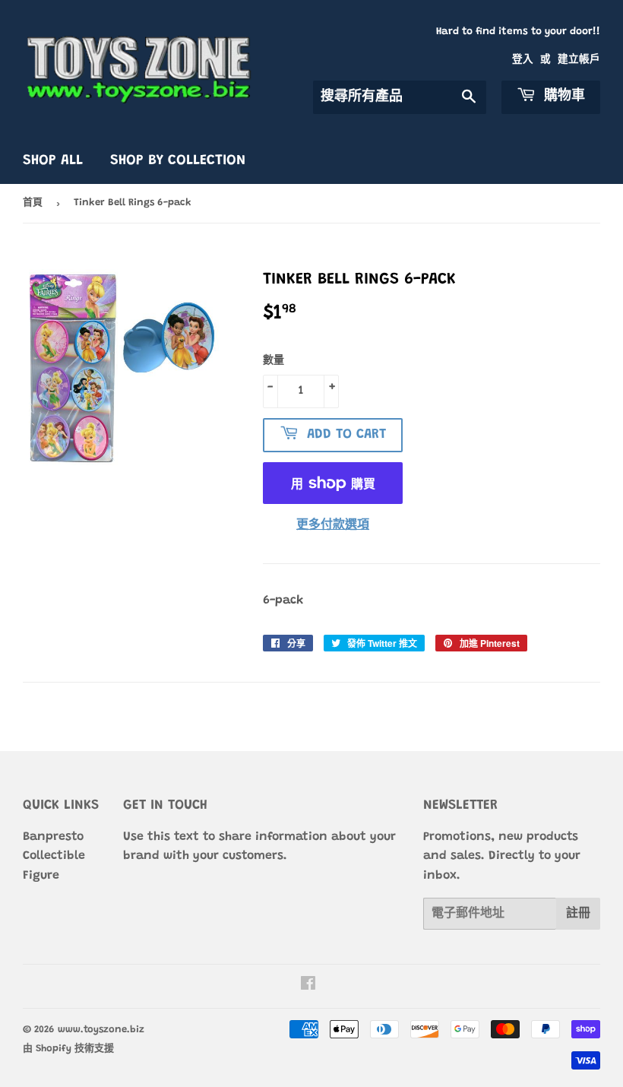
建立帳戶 (579, 60)
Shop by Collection (177, 161)
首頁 (33, 203)
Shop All (53, 161)
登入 (522, 60)
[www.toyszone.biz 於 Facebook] (308, 986)
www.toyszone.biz (101, 1030)
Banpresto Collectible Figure (54, 856)
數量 (273, 361)
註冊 (578, 914)
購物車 (562, 96)
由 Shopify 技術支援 (68, 1049)
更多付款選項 (332, 525)
